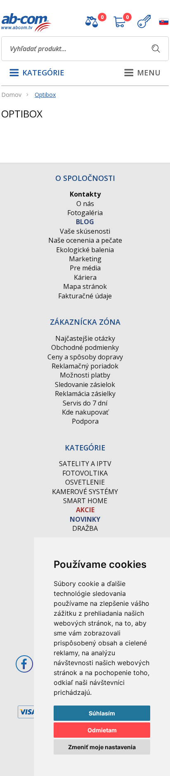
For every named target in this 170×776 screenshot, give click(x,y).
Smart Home (85, 500)
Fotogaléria (85, 212)
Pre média (85, 267)
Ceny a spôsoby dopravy (85, 356)
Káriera (85, 277)
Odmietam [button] (102, 730)
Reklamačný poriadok (85, 365)
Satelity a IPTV (85, 463)
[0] (91, 25)
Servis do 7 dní (85, 403)
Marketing (85, 258)
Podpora (85, 421)
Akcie (85, 509)
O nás (85, 203)
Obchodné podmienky (85, 347)
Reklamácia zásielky (85, 393)
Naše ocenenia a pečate (85, 240)
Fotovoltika (85, 473)
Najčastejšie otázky (85, 338)
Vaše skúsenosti (85, 231)
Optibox (45, 94)
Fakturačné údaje (85, 295)
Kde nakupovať (85, 412)
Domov (11, 94)
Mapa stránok (85, 286)
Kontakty (85, 194)
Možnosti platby (85, 375)
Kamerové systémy (85, 491)
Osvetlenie (85, 482)
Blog (85, 221)
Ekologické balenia (85, 249)
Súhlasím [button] (102, 713)
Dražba (85, 528)
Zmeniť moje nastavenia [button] (102, 746)
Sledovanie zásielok (85, 384)
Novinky (85, 519)
